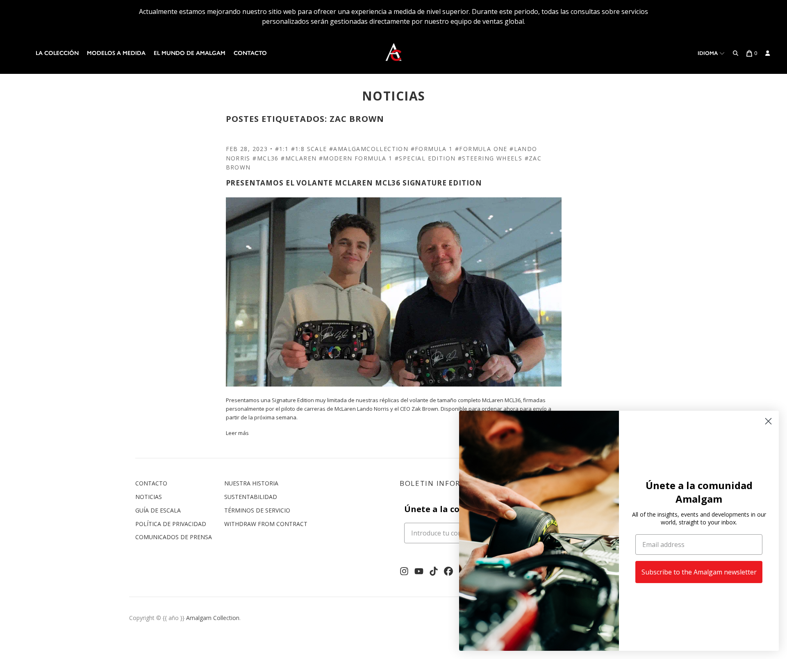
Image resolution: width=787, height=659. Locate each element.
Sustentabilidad (250, 497)
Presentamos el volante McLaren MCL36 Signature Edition (354, 183)
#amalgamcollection (368, 149)
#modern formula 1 (356, 158)
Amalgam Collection (212, 618)
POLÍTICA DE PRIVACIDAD (170, 524)
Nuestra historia (251, 483)
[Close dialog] (768, 421)
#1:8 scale (309, 149)
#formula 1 (432, 149)
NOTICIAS (393, 95)
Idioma (708, 53)
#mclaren (298, 158)
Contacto (250, 53)
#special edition (425, 158)
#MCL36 (265, 158)
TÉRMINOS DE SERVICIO (257, 510)
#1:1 (282, 149)
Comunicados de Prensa (173, 537)
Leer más (237, 433)
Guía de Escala (158, 510)
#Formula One (481, 149)
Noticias (148, 497)
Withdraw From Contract (265, 524)
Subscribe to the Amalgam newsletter (699, 572)
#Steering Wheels (490, 158)
